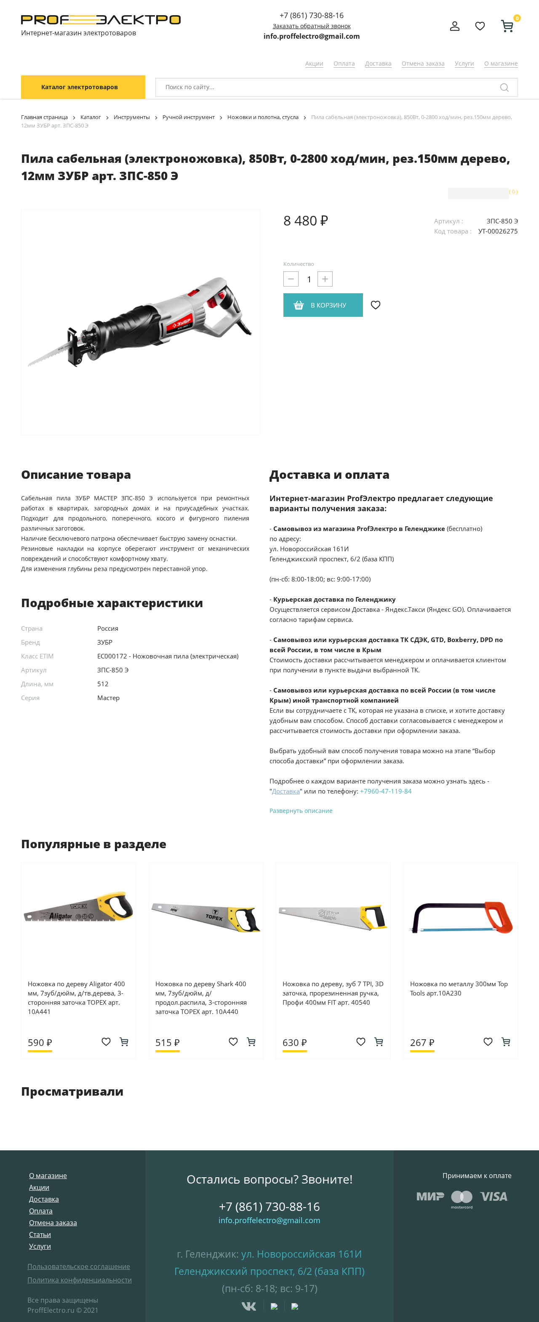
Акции (314, 63)
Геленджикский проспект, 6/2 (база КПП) (269, 1271)
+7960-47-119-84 (386, 791)
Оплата (344, 63)
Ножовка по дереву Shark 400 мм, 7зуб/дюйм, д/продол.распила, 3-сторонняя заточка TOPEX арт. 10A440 (201, 998)
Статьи (40, 1234)
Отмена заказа (423, 63)
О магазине (501, 63)
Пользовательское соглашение (78, 1266)
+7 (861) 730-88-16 (312, 15)
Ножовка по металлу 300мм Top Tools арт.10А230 (459, 988)
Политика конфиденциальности (79, 1280)
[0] (504, 26)
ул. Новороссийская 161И (301, 1254)
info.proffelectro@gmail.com (312, 36)
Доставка (378, 63)
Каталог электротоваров (79, 87)
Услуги (464, 63)
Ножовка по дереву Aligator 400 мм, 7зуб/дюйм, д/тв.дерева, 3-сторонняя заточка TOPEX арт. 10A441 (76, 998)
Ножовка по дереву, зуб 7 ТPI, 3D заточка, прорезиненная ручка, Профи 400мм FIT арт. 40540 (333, 993)
